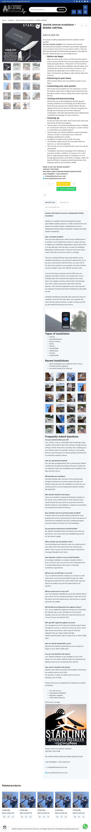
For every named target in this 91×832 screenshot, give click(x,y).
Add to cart (63, 184)
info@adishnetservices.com (57, 767)
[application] (66, 320)
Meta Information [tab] (52, 207)
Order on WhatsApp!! (67, 189)
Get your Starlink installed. (52, 44)
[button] (38, 27)
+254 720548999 (49, 174)
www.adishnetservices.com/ (57, 773)
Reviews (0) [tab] (64, 202)
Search (61, 9)
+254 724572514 (62, 174)
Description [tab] (50, 202)
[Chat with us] (85, 826)
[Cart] (85, 12)
